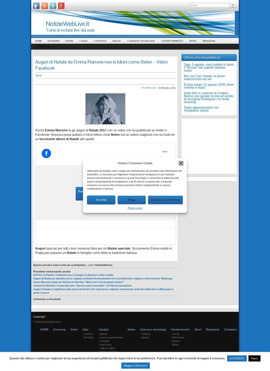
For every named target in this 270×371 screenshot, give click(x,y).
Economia (53, 41)
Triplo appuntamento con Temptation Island (201, 109)
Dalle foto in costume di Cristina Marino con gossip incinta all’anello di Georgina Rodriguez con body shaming (208, 97)
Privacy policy (135, 208)
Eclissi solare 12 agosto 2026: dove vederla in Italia (209, 86)
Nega (131, 199)
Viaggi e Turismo (109, 351)
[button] (181, 163)
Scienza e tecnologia (142, 41)
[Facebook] (36, 6)
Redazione (209, 41)
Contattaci (43, 47)
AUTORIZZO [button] (236, 358)
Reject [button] (254, 358)
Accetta (101, 199)
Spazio (145, 337)
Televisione (178, 337)
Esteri (69, 41)
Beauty (103, 334)
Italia (84, 41)
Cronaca (88, 334)
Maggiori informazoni (135, 365)
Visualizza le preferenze (165, 199)
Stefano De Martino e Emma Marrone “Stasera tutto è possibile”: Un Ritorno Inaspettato (82, 285)
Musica (176, 341)
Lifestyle (101, 41)
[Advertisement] (96, 81)
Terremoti (89, 337)
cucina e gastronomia (111, 337)
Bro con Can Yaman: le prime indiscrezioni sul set (204, 77)
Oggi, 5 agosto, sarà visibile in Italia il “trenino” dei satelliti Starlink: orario (208, 67)
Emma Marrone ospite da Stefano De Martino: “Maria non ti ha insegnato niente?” (78, 282)
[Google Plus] (61, 6)
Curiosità (104, 341)
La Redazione (150, 87)
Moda (175, 344)
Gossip (175, 334)
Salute (116, 41)
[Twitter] (53, 6)
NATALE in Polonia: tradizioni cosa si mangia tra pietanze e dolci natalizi (73, 275)
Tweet (38, 75)
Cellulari (145, 334)
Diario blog (105, 344)
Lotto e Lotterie (108, 348)
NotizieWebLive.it (67, 24)
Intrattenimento (173, 41)
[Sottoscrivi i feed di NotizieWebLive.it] (45, 6)
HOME (38, 41)
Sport (193, 41)
